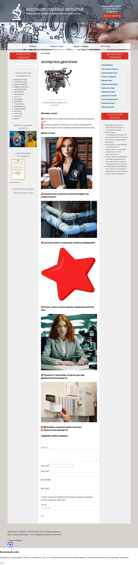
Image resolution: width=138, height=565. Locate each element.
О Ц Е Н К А (17, 97)
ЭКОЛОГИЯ (17, 111)
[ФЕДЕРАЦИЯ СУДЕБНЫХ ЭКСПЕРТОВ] (14, 19)
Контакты (105, 46)
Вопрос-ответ (56, 46)
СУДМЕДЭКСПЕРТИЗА (21, 87)
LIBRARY (16, 119)
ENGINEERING (18, 102)
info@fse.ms (112, 11)
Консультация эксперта (114, 116)
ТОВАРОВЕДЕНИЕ (19, 106)
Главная (32, 46)
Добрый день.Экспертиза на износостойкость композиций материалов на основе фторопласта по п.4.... (116, 149)
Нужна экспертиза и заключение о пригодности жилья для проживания (115, 127)
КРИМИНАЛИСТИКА (20, 80)
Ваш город (45, 488)
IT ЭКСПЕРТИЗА (19, 104)
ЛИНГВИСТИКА (19, 94)
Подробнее (124, 557)
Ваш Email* (45, 466)
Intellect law (18, 116)
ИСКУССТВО (18, 114)
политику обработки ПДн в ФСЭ (53, 500)
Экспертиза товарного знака (23, 193)
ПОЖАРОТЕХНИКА (20, 109)
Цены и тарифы (81, 46)
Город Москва (107, 65)
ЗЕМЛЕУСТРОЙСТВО (20, 85)
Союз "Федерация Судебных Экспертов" (46, 534)
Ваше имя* (45, 471)
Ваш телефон (46, 480)
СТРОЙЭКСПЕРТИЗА (20, 82)
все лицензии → (15, 182)
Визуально (43, 447)
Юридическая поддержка (23, 56)
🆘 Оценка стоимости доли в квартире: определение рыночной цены (68, 127)
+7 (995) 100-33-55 (112, 8)
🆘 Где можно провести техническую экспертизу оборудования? (66, 124)
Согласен (2, 562)
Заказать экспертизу (112, 16)
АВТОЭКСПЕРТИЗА (20, 89)
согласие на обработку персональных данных (65, 497)
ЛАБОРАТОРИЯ (19, 92)
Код (47, 447)
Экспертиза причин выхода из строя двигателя (55, 104)
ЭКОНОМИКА (18, 99)
